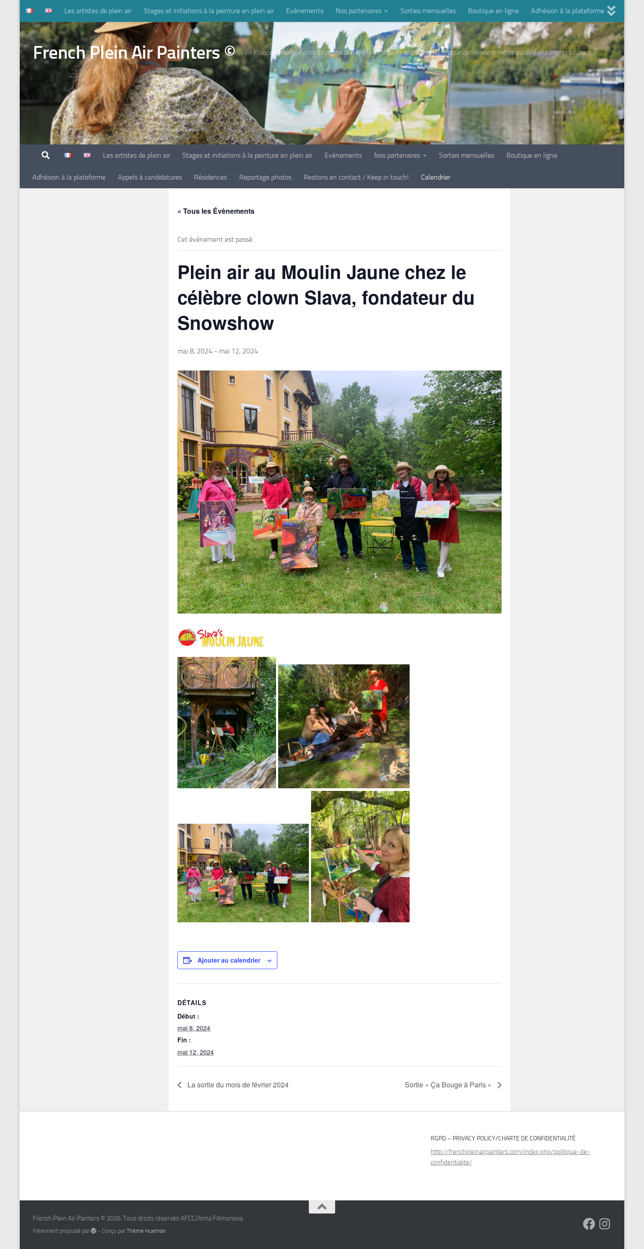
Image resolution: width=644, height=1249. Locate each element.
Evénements (304, 11)
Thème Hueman (146, 1231)
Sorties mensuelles (428, 11)
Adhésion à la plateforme (567, 11)
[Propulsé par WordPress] (93, 1231)
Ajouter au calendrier (229, 960)
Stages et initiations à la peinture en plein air (209, 11)
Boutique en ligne (493, 11)
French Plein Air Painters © (134, 53)
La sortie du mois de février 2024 (237, 1085)
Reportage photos (265, 177)
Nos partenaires (359, 11)
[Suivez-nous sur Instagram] (605, 1224)
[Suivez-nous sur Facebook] (589, 1224)
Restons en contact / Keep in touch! (356, 177)
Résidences (210, 177)
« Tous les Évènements (216, 211)
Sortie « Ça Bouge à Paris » (449, 1085)
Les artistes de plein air (97, 11)
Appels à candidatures (150, 177)
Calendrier (435, 177)
